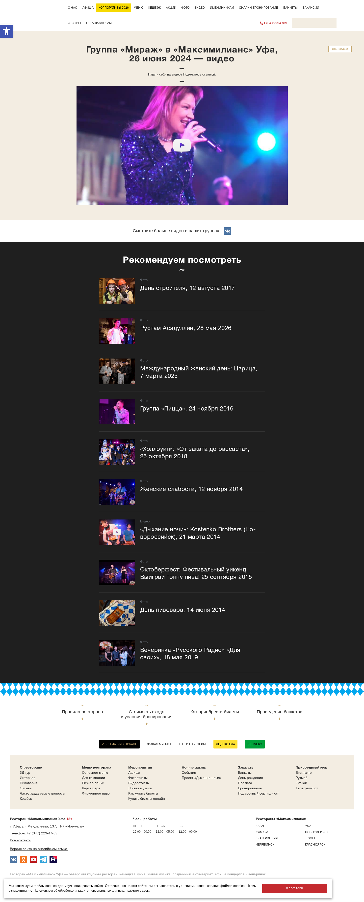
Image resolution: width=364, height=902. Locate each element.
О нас (72, 7)
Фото (185, 7)
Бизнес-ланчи (93, 783)
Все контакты (20, 840)
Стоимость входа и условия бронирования (147, 714)
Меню (138, 7)
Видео (199, 7)
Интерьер (27, 778)
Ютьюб (301, 783)
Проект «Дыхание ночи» (201, 778)
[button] (6, 31)
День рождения (250, 778)
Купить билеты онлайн (146, 798)
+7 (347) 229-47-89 (42, 833)
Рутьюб (302, 778)
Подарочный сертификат (258, 793)
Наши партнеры (192, 744)
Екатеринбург (267, 838)
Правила (245, 783)
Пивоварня (29, 783)
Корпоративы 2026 (114, 7)
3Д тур (25, 772)
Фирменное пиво (96, 793)
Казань (261, 826)
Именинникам (222, 7)
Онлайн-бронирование (258, 7)
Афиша (88, 7)
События (189, 772)
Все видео (340, 49)
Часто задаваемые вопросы (42, 793)
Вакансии (311, 7)
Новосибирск (316, 832)
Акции (171, 7)
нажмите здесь (137, 890)
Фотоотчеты (138, 778)
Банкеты (290, 7)
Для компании (93, 778)
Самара (262, 832)
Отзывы (74, 23)
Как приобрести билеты (214, 712)
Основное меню (95, 772)
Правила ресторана (82, 712)
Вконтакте (304, 772)
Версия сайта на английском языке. (39, 849)
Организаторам (99, 23)
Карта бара (91, 788)
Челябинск (265, 844)
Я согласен (294, 888)
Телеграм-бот (307, 788)
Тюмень (311, 838)
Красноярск (315, 844)
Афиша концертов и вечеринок (240, 874)
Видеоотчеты (139, 783)
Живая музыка (159, 744)
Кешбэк (154, 7)
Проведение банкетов (279, 712)
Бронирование (250, 788)
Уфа (308, 826)
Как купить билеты (143, 793)
